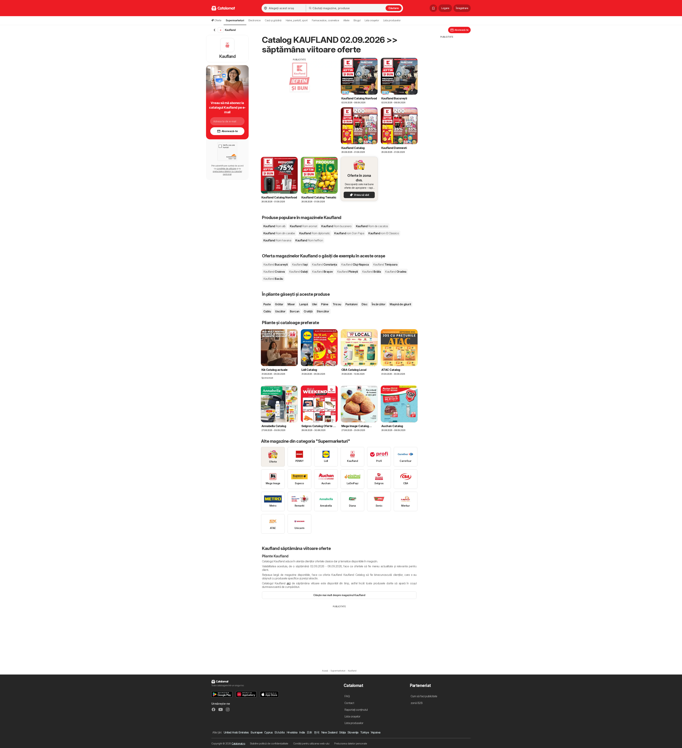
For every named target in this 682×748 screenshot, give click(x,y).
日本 (309, 732)
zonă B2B (417, 703)
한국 (317, 732)
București (275, 264)
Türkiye (364, 732)
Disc (364, 304)
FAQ (347, 696)
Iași (300, 264)
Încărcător (378, 304)
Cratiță (308, 311)
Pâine (324, 304)
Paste (267, 304)
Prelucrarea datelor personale (350, 743)
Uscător (280, 311)
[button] (221, 694)
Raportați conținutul (356, 709)
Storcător (323, 311)
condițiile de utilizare (226, 168)
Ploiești (347, 271)
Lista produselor (392, 20)
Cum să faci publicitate (424, 696)
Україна (375, 732)
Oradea (395, 271)
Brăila (371, 271)
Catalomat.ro (238, 743)
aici (289, 583)
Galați (298, 271)
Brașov (322, 271)
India (302, 732)
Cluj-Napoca (355, 264)
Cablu (267, 311)
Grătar (279, 304)
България (256, 732)
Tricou (337, 304)
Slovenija (352, 732)
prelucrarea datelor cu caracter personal (227, 173)
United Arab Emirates (236, 732)
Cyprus (268, 732)
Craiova (274, 271)
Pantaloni (351, 304)
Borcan (294, 311)
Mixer (291, 304)
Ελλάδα (280, 732)
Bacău (273, 278)
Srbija (342, 732)
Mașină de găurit (400, 304)
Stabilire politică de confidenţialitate (269, 743)
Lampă (303, 304)
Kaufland (274, 226)
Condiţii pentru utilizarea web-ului (311, 743)
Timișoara (385, 264)
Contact (349, 703)
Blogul (357, 20)
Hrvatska (292, 732)
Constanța (324, 264)
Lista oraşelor (372, 20)
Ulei (314, 304)
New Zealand (329, 732)
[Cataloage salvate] (433, 8)
